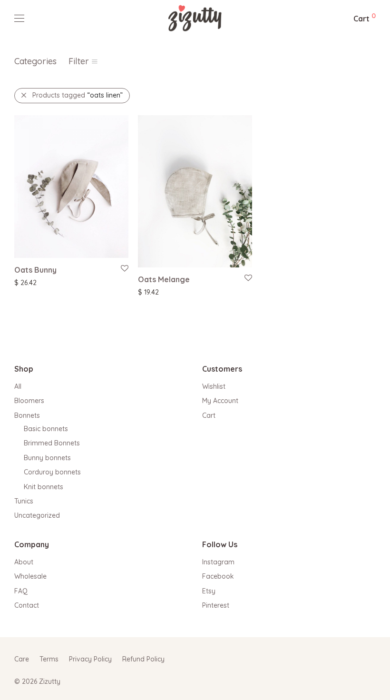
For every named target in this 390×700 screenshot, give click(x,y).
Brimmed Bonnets (52, 443)
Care (21, 659)
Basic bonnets (46, 428)
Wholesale (30, 576)
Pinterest (215, 605)
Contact (26, 605)
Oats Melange (164, 279)
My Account (220, 400)
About (23, 562)
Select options (32, 282)
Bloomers (29, 400)
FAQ (21, 591)
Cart (208, 415)
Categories (35, 61)
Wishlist (213, 386)
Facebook (218, 576)
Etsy (208, 591)
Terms (48, 659)
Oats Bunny (35, 270)
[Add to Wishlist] (123, 269)
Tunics (23, 501)
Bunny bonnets (47, 458)
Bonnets (27, 415)
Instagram (218, 562)
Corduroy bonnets (52, 472)
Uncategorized (37, 515)
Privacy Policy (90, 659)
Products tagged (77, 95)
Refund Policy (143, 659)
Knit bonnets (43, 487)
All (17, 386)
